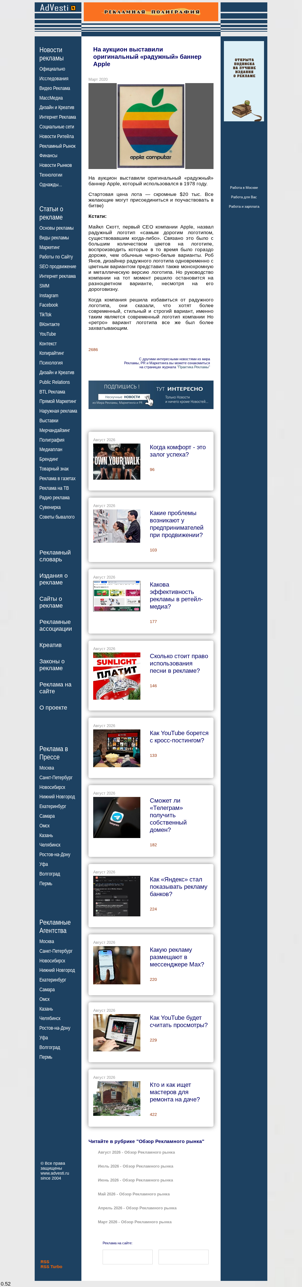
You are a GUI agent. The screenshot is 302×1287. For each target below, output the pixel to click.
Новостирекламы (51, 54)
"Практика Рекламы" (193, 367)
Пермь (45, 883)
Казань (46, 835)
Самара (47, 816)
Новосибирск (52, 787)
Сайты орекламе (51, 602)
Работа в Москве (244, 188)
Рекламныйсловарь (55, 556)
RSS (45, 1261)
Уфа (43, 864)
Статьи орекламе (51, 213)
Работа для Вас (244, 197)
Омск (44, 826)
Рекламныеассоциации (55, 625)
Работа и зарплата (244, 206)
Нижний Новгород (57, 797)
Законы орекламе (52, 664)
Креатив (50, 645)
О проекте (53, 707)
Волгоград (49, 874)
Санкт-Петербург (56, 777)
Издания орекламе (53, 579)
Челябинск (49, 845)
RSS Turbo (51, 1266)
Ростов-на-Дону (54, 854)
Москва (46, 768)
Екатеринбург (52, 806)
